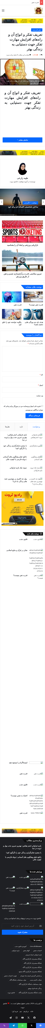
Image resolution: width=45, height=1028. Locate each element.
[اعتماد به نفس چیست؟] (36, 802)
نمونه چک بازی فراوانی (18, 468)
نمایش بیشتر (23, 140)
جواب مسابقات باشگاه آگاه (18, 980)
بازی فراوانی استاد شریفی (33, 955)
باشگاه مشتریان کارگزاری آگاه (32, 967)
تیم (21, 1011)
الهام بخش (26, 950)
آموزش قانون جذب (20, 946)
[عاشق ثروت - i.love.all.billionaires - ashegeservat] (38, 10)
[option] (22, 202)
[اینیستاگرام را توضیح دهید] (36, 766)
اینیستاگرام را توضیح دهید (18, 763)
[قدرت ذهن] (12, 297)
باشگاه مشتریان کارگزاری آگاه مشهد (30, 971)
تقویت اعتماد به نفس (10, 976)
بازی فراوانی (16, 950)
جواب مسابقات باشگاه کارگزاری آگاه (30, 984)
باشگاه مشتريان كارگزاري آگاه (32, 959)
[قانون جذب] (36, 542)
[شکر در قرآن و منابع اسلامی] (36, 560)
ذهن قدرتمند (36, 30)
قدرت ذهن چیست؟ (36, 305)
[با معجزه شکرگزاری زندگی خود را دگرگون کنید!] (35, 449)
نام (41, 375)
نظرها (7, 427)
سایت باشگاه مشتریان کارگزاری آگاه (30, 992)
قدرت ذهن (18, 305)
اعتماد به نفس (37, 950)
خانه (31, 1011)
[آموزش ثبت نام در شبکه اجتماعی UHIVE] (36, 881)
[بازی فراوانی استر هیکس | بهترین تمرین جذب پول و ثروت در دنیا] (35, 438)
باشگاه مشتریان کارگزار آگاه (33, 963)
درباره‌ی (26, 1011)
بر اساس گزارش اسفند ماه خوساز (31, 976)
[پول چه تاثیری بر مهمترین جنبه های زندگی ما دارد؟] (35, 482)
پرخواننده (36, 427)
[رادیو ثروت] (22, 21)
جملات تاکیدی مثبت (36, 980)
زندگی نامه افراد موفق (35, 988)
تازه (21, 427)
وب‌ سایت (39, 396)
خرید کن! (15, 1011)
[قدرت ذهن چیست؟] (33, 297)
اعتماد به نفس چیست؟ (19, 796)
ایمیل (40, 385)
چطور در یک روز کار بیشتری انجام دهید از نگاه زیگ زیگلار (24, 207)
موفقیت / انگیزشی (30, 202)
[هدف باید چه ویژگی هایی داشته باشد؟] (33, 314)
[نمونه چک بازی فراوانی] (35, 471)
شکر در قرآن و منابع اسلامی (16, 550)
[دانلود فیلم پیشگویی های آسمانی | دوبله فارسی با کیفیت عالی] (35, 460)
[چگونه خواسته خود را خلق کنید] (12, 314)
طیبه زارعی (22, 178)
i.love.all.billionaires (36, 946)
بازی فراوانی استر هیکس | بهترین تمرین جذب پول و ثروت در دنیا (15, 437)
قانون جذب (35, 2)
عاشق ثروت (11, 992)
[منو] (3, 11)
